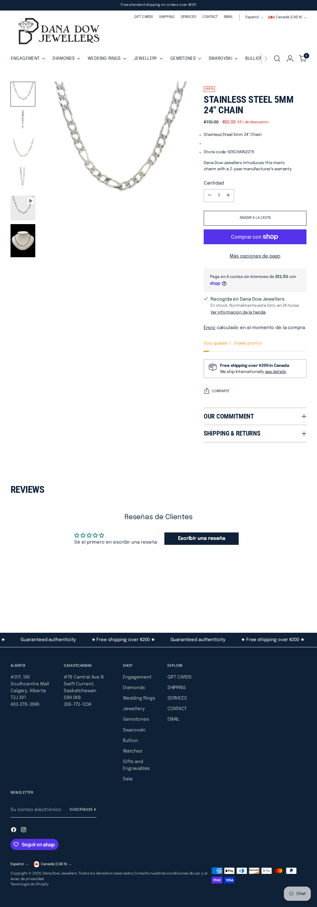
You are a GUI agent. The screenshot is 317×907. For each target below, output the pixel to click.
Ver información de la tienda (238, 312)
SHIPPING (176, 687)
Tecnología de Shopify (30, 884)
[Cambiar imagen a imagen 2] (23, 122)
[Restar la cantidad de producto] (209, 195)
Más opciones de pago (255, 256)
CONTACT (177, 708)
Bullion (130, 740)
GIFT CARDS (179, 677)
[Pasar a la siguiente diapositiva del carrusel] (301, 599)
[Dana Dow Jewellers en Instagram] (24, 831)
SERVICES (177, 698)
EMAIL (173, 719)
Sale (128, 779)
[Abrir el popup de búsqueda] (277, 58)
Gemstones (136, 719)
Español (252, 17)
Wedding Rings (139, 698)
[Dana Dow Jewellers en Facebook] (14, 831)
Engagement (137, 677)
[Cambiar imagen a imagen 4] (23, 179)
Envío (209, 327)
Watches (132, 751)
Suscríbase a (83, 810)
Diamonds (134, 687)
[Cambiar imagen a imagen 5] (23, 208)
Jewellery (134, 708)
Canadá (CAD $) (289, 17)
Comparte (220, 391)
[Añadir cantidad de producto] (228, 195)
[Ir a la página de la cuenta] (290, 58)
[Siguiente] (266, 58)
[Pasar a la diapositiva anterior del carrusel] (287, 599)
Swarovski (134, 730)
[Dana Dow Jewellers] (57, 32)
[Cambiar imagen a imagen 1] (23, 94)
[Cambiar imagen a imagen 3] (23, 151)
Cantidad (214, 183)
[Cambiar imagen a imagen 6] (23, 240)
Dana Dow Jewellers (60, 873)
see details (275, 372)
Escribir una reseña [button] (201, 538)
